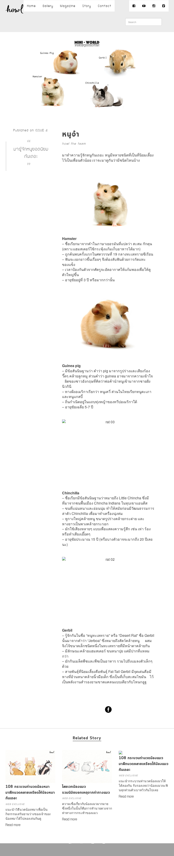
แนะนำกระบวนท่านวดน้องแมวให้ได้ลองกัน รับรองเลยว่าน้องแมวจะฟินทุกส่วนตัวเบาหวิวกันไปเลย (143, 785)
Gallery (48, 6)
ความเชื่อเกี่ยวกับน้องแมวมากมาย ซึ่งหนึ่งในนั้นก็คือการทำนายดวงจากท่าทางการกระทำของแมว (87, 808)
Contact (104, 6)
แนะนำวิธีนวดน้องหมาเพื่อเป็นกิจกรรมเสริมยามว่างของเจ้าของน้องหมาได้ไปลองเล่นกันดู (28, 814)
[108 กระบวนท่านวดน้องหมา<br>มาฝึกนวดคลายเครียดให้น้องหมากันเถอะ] (30, 781)
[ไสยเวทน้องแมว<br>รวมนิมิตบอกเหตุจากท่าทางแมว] (87, 781)
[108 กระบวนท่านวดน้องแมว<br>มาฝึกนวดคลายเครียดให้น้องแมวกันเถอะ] (120, 752)
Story (86, 6)
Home (31, 6)
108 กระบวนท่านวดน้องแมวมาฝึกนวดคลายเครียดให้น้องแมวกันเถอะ (143, 764)
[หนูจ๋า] (87, 117)
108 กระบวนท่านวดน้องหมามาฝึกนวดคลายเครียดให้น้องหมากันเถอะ (30, 792)
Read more (12, 825)
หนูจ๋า (70, 134)
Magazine (67, 6)
